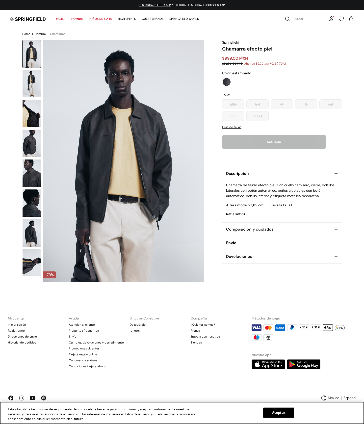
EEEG (257, 116)
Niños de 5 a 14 (100, 19)
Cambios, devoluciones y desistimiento (96, 342)
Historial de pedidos (22, 342)
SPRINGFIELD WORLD (184, 19)
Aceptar (278, 412)
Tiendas (196, 342)
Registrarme (16, 331)
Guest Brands (152, 19)
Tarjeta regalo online (83, 354)
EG (330, 104)
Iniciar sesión (17, 325)
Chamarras (57, 34)
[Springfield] (28, 19)
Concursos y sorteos (83, 360)
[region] (182, 413)
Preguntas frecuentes (84, 331)
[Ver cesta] (351, 19)
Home (26, 34)
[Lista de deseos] (341, 19)
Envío (72, 337)
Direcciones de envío (22, 337)
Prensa (195, 331)
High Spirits (127, 19)
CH (257, 104)
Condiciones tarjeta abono (87, 366)
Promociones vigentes (84, 348)
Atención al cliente (82, 325)
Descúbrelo (138, 325)
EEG (233, 116)
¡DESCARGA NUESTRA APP (154, 5)
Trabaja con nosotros (205, 337)
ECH (233, 104)
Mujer (60, 19)
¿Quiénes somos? (203, 325)
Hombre (77, 19)
